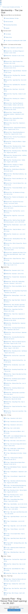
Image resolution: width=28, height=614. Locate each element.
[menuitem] (1, 3)
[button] (1, 1)
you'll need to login (19, 608)
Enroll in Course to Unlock (14, 610)
